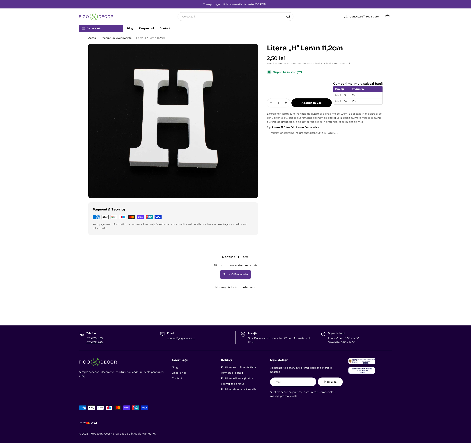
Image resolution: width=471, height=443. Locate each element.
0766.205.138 (94, 338)
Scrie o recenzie (235, 274)
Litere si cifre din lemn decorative (295, 127)
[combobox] (235, 16)
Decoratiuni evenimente (116, 38)
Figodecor (95, 433)
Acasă (92, 38)
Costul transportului (295, 63)
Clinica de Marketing (142, 433)
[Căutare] (288, 16)
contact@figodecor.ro (181, 338)
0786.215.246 (94, 342)
